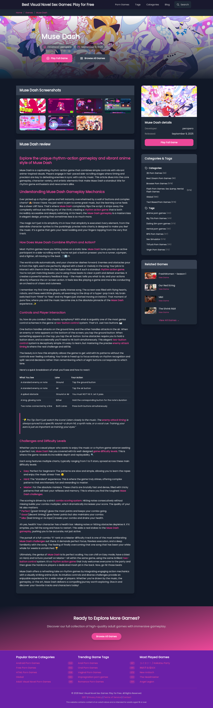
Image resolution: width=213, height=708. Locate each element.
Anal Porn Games (88, 663)
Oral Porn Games (88, 667)
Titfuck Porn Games (158, 244)
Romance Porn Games (91, 681)
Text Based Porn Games (161, 202)
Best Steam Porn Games (161, 178)
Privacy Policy (95, 697)
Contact (127, 697)
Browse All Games (94, 58)
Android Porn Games (28, 663)
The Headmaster (149, 677)
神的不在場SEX (147, 667)
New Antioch (147, 672)
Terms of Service (112, 697)
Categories (152, 4)
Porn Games (122, 4)
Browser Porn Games (159, 183)
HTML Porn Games (26, 672)
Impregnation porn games (93, 677)
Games (29, 12)
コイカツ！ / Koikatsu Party (155, 663)
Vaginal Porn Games (89, 672)
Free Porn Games (26, 667)
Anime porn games (158, 213)
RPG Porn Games (157, 234)
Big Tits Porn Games (159, 218)
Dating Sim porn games (161, 223)
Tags (138, 4)
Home (19, 12)
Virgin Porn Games (158, 249)
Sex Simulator (156, 239)
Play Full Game (59, 58)
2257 (84, 697)
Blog (167, 4)
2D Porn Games (156, 173)
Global (152, 196)
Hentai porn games (158, 228)
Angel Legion (147, 681)
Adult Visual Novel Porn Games (33, 681)
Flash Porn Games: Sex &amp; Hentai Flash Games (169, 190)
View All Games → (169, 320)
